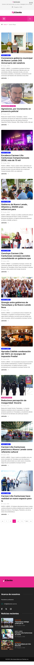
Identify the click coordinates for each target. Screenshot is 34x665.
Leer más (4, 78)
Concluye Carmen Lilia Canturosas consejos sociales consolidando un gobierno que (16, 255)
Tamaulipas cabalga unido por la (22, 622)
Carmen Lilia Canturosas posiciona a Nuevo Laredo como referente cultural (16, 449)
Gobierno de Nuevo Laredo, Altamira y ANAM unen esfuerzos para (14, 207)
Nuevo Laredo (6, 55)
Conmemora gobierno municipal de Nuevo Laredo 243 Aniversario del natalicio (17, 60)
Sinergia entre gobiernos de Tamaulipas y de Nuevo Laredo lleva (16, 305)
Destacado (5, 106)
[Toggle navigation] (4, 19)
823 (27, 521)
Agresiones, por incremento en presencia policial (16, 110)
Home (5, 24)
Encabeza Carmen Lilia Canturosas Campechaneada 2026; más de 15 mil (15, 157)
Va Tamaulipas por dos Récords (23, 644)
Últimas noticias (6, 397)
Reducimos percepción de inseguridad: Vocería (13, 401)
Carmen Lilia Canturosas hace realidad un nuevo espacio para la (16, 498)
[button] (30, 3)
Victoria (12, 106)
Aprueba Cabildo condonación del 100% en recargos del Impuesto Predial (16, 354)
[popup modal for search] (30, 19)
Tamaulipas (18, 620)
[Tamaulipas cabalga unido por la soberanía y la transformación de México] (7, 622)
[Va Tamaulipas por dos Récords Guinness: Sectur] (7, 645)
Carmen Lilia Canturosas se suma (23, 633)
